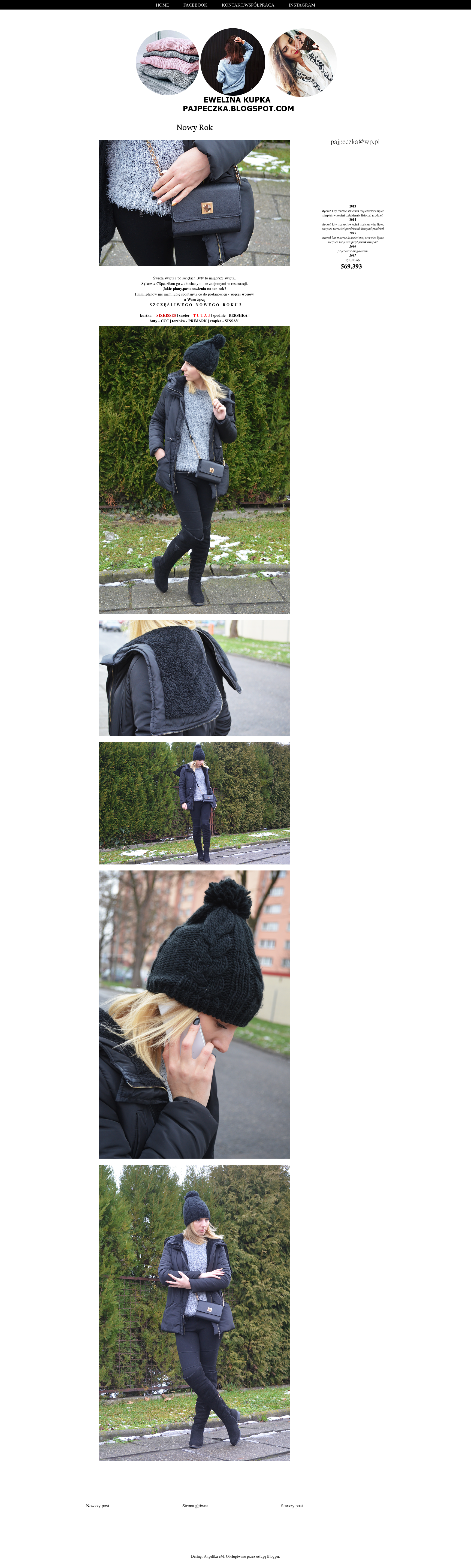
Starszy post (292, 1505)
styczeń (326, 211)
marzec (342, 211)
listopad (366, 215)
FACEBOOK (195, 5)
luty (334, 211)
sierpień (327, 215)
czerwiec (370, 211)
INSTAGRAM (302, 5)
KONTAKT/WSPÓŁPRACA (248, 5)
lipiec (380, 211)
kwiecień (353, 211)
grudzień (377, 215)
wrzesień (339, 215)
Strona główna (195, 1505)
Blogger (273, 1556)
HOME (162, 5)
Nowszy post (97, 1505)
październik (353, 215)
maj (362, 211)
